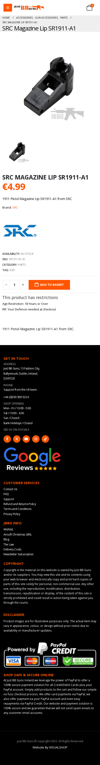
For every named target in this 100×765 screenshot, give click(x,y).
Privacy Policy (11, 514)
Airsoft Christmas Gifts (17, 534)
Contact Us (10, 489)
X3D (12, 270)
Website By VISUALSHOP (50, 747)
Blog (6, 539)
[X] (16, 439)
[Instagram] (36, 439)
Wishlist (8, 529)
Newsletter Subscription (18, 554)
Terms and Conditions (17, 509)
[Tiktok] (45, 439)
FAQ (6, 494)
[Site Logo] (29, 7)
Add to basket (52, 285)
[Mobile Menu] (7, 8)
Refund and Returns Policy (19, 504)
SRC (15, 207)
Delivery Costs (12, 549)
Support (8, 499)
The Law (8, 544)
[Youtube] (26, 439)
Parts (22, 264)
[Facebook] (7, 439)
